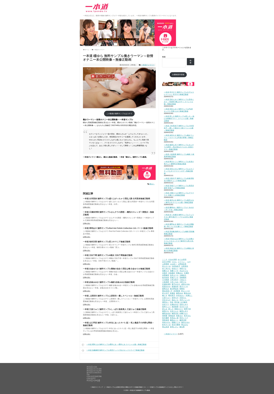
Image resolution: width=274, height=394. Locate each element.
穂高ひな (165, 311)
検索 (164, 57)
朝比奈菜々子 (167, 291)
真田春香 (175, 307)
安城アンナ (174, 277)
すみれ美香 (172, 259)
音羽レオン (174, 327)
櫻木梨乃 (171, 295)
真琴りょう (166, 307)
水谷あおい (180, 295)
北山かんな (183, 271)
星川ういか (183, 286)
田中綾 (176, 302)
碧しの (170, 309)
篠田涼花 (175, 313)
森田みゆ (179, 293)
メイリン (182, 262)
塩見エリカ (174, 275)
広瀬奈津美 (166, 284)
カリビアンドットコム (94, 368)
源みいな (175, 300)
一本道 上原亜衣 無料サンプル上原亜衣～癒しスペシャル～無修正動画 (113, 296)
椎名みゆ (187, 293)
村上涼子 (165, 293)
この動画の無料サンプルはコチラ (119, 114)
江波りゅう (166, 298)
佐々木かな (166, 268)
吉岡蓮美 (165, 275)
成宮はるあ (185, 284)
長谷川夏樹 (176, 325)
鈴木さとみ (166, 325)
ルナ (189, 262)
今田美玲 (184, 266)
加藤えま (165, 271)
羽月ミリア (183, 318)
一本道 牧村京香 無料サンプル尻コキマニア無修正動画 (106, 242)
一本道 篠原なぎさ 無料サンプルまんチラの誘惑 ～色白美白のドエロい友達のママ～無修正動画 (179, 147)
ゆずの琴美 (166, 262)
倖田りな (182, 268)
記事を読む (86, 207)
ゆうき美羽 (182, 259)
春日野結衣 (174, 289)
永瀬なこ (189, 295)
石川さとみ (183, 307)
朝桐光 (182, 289)
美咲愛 (164, 316)
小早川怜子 (174, 280)
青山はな (184, 325)
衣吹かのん (166, 322)
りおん (174, 262)
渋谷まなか (166, 300)
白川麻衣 (183, 302)
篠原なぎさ (183, 311)
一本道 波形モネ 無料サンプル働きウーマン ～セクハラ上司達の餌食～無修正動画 (179, 137)
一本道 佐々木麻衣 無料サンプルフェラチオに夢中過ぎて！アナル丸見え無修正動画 (179, 217)
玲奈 (171, 302)
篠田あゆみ (166, 313)
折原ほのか (166, 286)
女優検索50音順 (178, 74)
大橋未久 (182, 275)
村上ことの (185, 291)
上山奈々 (173, 264)
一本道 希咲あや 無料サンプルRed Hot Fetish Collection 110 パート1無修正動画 (118, 228)
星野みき (165, 289)
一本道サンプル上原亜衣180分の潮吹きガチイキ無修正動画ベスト (126, 387)
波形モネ (175, 298)
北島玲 (164, 273)
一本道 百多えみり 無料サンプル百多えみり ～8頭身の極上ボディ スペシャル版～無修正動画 (179, 102)
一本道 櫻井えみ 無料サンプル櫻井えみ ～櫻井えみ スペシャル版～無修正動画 (116, 344)
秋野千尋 (187, 309)
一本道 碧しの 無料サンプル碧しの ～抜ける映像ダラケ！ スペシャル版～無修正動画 (179, 118)
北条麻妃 (171, 273)
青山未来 (165, 327)
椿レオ (164, 295)
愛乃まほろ (176, 284)
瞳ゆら (152, 184)
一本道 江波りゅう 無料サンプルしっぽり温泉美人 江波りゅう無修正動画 (114, 309)
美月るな (187, 316)
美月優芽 (165, 318)
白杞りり (165, 304)
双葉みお (179, 273)
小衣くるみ (174, 282)
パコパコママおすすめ (94, 376)
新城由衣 (175, 286)
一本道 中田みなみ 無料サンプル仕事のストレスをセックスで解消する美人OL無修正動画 (179, 241)
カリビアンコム (92, 366)
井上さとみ (166, 266)
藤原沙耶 (182, 320)
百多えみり (183, 304)
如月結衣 (165, 277)
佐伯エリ (175, 268)
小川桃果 (165, 280)
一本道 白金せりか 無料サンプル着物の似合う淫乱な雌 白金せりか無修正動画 (116, 269)
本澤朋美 (176, 291)
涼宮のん (182, 298)
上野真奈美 (182, 264)
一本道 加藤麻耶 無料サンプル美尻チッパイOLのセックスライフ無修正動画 (115, 350)
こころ (164, 259)
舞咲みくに (174, 320)
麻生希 (182, 327)
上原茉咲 (165, 264)
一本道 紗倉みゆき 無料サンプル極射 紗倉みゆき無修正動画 (109, 282)
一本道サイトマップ (96, 387)
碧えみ (164, 309)
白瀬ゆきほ (174, 304)
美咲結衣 (171, 316)
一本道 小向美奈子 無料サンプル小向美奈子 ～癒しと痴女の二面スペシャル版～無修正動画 (179, 128)
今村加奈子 (176, 266)
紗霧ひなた (183, 313)
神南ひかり (178, 309)
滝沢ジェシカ (184, 300)
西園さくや (176, 322)
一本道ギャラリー (148, 65)
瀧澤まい (165, 302)
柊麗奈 (172, 293)
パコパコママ (91, 378)
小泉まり (182, 280)
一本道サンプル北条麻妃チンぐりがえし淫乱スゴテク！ (166, 387)
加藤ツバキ (174, 271)
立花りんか (174, 311)
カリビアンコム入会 (93, 380)
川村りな (182, 282)
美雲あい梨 (174, 318)
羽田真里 (165, 320)
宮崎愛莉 (182, 277)
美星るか (179, 316)
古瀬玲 (186, 273)
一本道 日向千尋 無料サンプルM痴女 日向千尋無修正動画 (107, 255)
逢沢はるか (185, 322)
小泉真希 (165, 282)
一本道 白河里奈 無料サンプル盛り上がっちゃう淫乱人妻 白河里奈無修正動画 (116, 198)
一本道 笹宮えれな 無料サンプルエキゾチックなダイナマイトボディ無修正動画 (179, 171)
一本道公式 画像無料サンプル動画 (139, 390)
